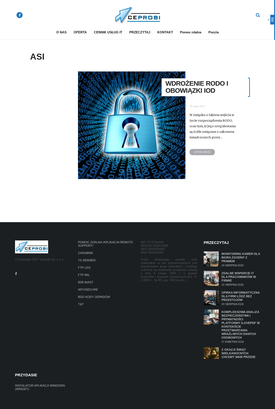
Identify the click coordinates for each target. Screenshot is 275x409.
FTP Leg (84, 267)
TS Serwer (87, 260)
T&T (81, 304)
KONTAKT (165, 32)
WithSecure (88, 289)
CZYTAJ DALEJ (202, 152)
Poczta (213, 32)
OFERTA (80, 32)
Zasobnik (85, 253)
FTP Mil (84, 275)
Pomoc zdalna (190, 32)
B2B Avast (85, 282)
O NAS (61, 32)
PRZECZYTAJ (139, 32)
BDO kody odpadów (94, 297)
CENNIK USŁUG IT (108, 32)
